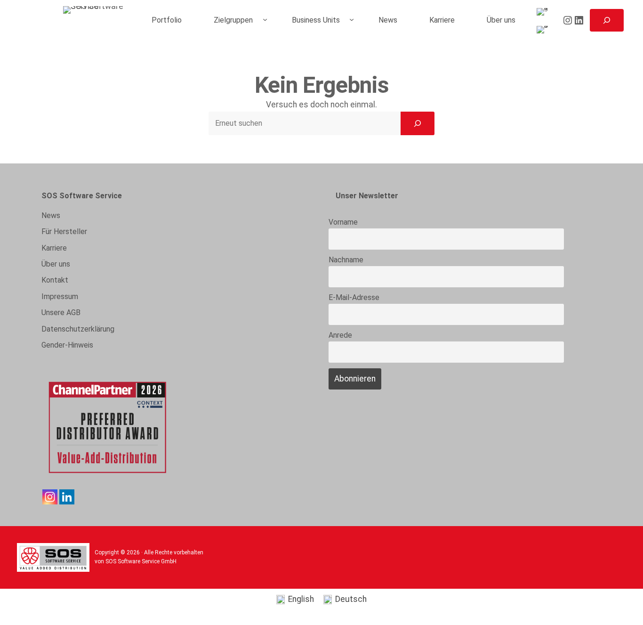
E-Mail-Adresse (354, 297)
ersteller (64, 231)
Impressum (59, 296)
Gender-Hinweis (67, 345)
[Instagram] (49, 496)
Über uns (55, 264)
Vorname (343, 222)
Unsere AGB (60, 312)
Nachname (346, 259)
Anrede (340, 335)
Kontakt (54, 280)
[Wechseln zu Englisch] (544, 12)
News (50, 215)
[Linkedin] (66, 496)
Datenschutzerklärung (77, 329)
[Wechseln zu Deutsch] (544, 30)
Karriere (54, 248)
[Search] (417, 123)
